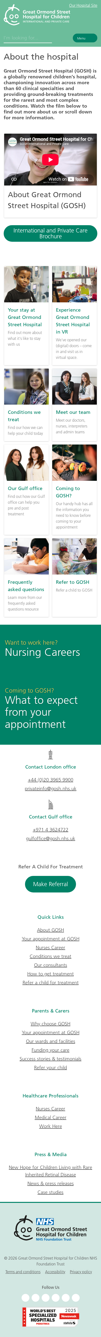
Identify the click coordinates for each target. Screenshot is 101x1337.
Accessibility (55, 1271)
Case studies (50, 1192)
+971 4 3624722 (50, 830)
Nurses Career (50, 947)
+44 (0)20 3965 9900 (50, 780)
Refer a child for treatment (51, 982)
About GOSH (50, 930)
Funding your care (50, 1050)
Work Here (50, 1126)
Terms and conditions (22, 1271)
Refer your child (50, 1067)
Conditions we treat (50, 956)
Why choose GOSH (50, 1024)
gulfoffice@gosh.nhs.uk (50, 838)
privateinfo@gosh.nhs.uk (50, 788)
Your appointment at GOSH (50, 939)
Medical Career (50, 1117)
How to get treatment (50, 974)
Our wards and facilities (50, 1041)
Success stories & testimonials (50, 1059)
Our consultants (50, 965)
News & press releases (50, 1183)
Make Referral (50, 884)
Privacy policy (81, 1271)
